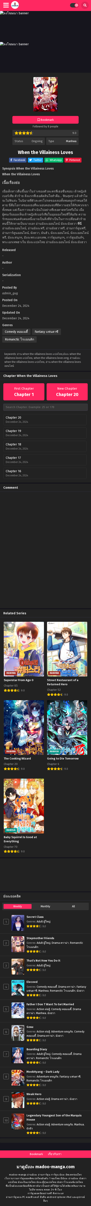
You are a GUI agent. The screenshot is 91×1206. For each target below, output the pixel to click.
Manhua (79, 1124)
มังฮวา (80, 990)
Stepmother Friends (40, 938)
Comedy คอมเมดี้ (16, 332)
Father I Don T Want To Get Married (50, 1004)
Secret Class (35, 917)
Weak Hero (34, 1094)
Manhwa (71, 141)
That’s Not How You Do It (43, 960)
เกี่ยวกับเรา (54, 1154)
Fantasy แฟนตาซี (46, 332)
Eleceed (32, 982)
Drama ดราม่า (60, 942)
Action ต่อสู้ (43, 1009)
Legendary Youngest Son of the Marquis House (54, 1117)
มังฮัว (30, 1128)
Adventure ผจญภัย (62, 1031)
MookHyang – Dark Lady (43, 1072)
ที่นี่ (80, 224)
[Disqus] (45, 550)
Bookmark (36, 1154)
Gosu (30, 1027)
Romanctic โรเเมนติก (19, 339)
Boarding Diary (37, 1049)
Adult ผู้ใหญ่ (43, 921)
